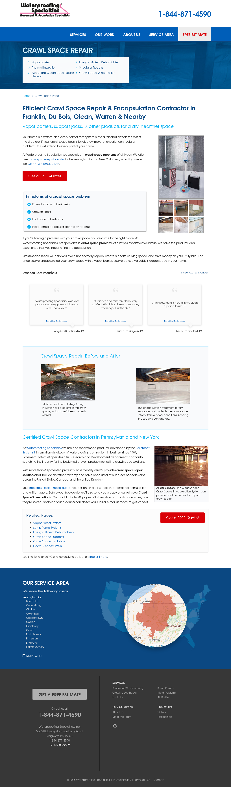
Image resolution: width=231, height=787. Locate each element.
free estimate (98, 556)
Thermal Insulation (44, 67)
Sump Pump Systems (47, 527)
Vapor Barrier (40, 62)
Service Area (161, 34)
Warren (43, 163)
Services (78, 34)
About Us (131, 34)
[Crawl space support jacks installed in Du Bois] (181, 224)
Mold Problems (167, 692)
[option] (56, 308)
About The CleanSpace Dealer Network (53, 74)
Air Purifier (163, 697)
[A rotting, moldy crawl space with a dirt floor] (181, 207)
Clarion (30, 609)
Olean (32, 163)
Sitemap (159, 780)
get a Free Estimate (60, 694)
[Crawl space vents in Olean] (196, 207)
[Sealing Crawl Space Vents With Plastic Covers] (196, 224)
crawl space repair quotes (47, 159)
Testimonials (165, 716)
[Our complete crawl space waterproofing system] (181, 167)
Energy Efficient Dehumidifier (99, 62)
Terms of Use (142, 780)
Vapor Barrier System (47, 523)
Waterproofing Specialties (44, 448)
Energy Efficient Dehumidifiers (53, 532)
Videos (162, 712)
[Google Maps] (115, 726)
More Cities (34, 655)
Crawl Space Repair (124, 692)
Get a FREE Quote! (44, 175)
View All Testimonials (195, 272)
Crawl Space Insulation (49, 541)
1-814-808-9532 (59, 745)
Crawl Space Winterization (97, 72)
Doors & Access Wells (47, 546)
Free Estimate (195, 34)
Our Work (104, 34)
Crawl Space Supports (48, 536)
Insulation (118, 697)
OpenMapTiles (152, 645)
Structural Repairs (91, 67)
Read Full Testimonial (56, 321)
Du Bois (54, 163)
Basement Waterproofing (127, 688)
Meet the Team (121, 716)
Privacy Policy (122, 780)
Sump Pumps (165, 688)
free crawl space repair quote (49, 487)
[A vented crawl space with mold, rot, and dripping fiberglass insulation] (165, 207)
